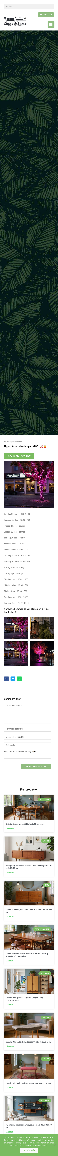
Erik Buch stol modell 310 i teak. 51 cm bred (24, 824)
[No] (54, 1145)
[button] (51, 24)
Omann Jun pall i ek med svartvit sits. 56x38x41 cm (28, 1042)
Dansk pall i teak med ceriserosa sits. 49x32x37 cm (28, 1083)
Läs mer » (10, 828)
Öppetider (18, 442)
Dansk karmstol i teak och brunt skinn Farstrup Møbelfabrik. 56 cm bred (27, 955)
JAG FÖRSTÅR (28, 1150)
